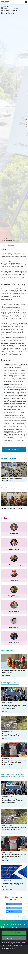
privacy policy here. (10, 948)
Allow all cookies (14, 933)
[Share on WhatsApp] (27, 127)
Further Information (14, 938)
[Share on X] (27, 122)
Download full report (14, 449)
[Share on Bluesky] (27, 124)
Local (11, 249)
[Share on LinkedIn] (27, 120)
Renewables (5, 249)
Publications (11, 245)
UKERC (3, 245)
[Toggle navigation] (26, 2)
